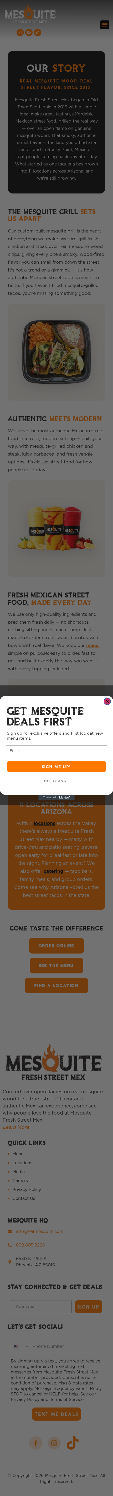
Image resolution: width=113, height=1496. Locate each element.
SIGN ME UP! (56, 766)
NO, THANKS (56, 781)
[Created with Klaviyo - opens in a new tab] (56, 797)
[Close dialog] (107, 701)
